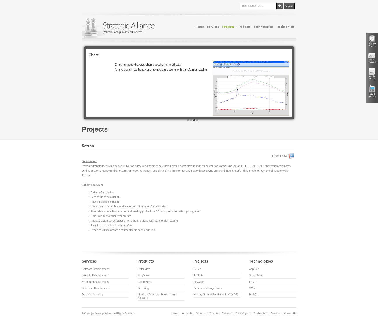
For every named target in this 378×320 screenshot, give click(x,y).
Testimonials (260, 313)
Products (227, 313)
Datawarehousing (92, 294)
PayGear (198, 281)
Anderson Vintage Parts (207, 288)
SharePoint (255, 275)
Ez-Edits (198, 275)
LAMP (252, 281)
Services (200, 313)
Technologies (243, 313)
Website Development (95, 275)
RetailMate (144, 269)
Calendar (275, 313)
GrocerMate (145, 281)
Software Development (95, 269)
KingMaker (144, 275)
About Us (187, 313)
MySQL (253, 294)
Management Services (95, 281)
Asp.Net (254, 269)
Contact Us (290, 313)
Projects (95, 129)
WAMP (253, 288)
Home (175, 313)
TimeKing (143, 288)
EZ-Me (197, 269)
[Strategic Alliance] (120, 28)
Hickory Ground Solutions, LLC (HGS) (215, 294)
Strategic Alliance (103, 313)
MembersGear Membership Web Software (157, 296)
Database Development (96, 288)
